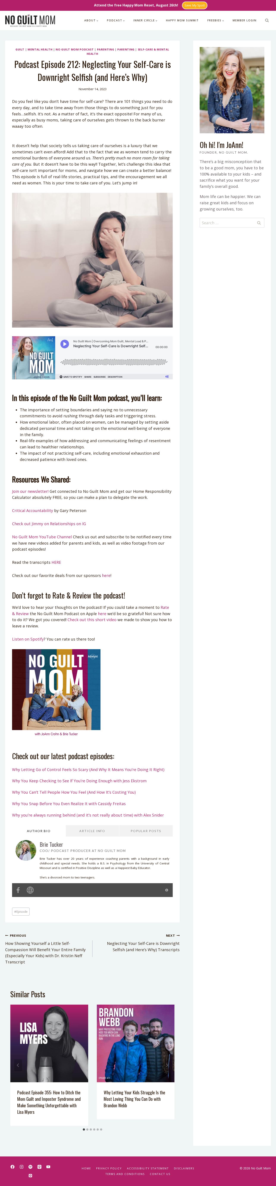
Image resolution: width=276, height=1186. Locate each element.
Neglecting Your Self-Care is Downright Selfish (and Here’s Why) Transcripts (143, 942)
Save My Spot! (195, 5)
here (105, 575)
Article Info (92, 831)
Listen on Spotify (28, 639)
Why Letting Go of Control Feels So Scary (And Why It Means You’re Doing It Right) (88, 769)
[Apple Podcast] (39, 1167)
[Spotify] (30, 1167)
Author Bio (39, 831)
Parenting (105, 49)
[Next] (167, 1065)
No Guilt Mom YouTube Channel (42, 536)
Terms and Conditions (125, 1174)
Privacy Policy (109, 1168)
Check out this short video (91, 619)
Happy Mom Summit (182, 20)
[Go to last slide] (18, 1065)
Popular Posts (146, 831)
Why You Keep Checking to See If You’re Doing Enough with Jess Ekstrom (79, 780)
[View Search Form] (267, 20)
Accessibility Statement (148, 1168)
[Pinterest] (30, 1176)
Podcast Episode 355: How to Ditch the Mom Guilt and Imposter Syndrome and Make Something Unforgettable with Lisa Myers (49, 1102)
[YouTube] (48, 1167)
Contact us (160, 1174)
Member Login (245, 20)
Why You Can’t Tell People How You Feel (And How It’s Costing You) (74, 792)
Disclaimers (184, 1168)
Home (86, 1168)
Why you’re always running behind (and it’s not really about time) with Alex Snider (88, 815)
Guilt (20, 49)
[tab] (84, 1129)
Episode (21, 912)
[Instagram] (21, 1167)
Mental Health (40, 49)
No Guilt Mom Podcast (75, 49)
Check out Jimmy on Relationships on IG (49, 523)
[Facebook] (12, 1167)
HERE (56, 562)
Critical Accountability (32, 510)
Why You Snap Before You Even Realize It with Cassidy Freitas (69, 803)
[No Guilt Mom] (30, 20)
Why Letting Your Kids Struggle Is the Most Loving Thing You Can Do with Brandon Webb (134, 1099)
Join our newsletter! (30, 491)
